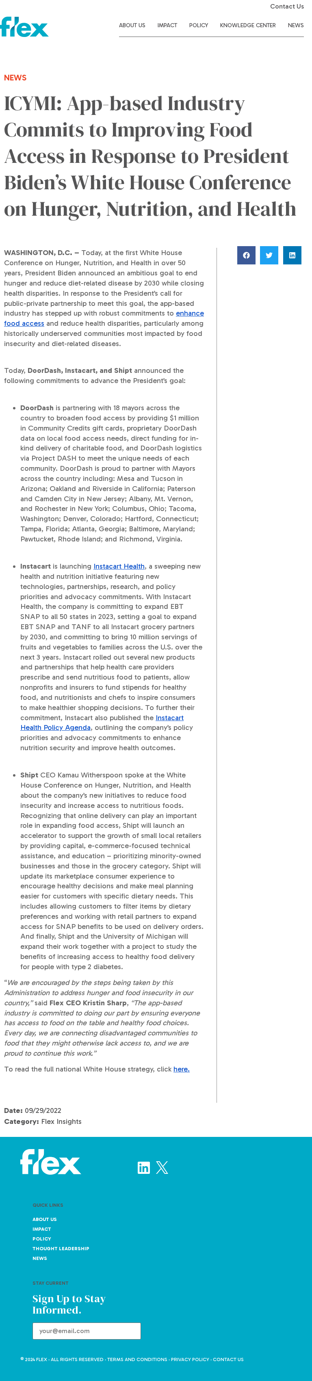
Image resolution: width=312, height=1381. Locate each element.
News (296, 25)
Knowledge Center (248, 25)
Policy (198, 25)
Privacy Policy (190, 1359)
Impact (167, 25)
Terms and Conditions (137, 1359)
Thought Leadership (60, 1248)
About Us (132, 25)
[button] (247, 255)
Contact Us (287, 6)
